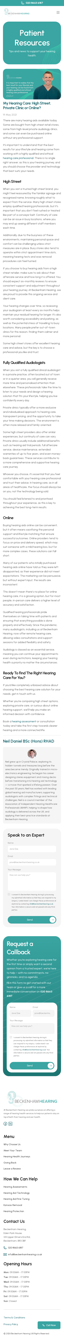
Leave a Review (12, 1168)
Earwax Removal (13, 1205)
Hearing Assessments (15, 1186)
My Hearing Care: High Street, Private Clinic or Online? (27, 105)
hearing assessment (24, 721)
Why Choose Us (12, 1144)
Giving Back (10, 1162)
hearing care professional (18, 158)
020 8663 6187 (34, 2)
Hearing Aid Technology (17, 1193)
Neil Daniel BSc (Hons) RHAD (28, 741)
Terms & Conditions (14, 1317)
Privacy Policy (11, 1324)
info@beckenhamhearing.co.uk (41, 904)
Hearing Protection (14, 1211)
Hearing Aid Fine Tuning (16, 1198)
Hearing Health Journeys (17, 1156)
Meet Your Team (13, 1150)
